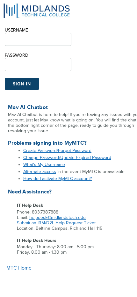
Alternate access (39, 171)
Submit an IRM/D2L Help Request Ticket (56, 223)
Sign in (22, 84)
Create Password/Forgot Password (57, 150)
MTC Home (19, 268)
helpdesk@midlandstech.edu (57, 217)
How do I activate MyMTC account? (57, 178)
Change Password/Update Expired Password (67, 157)
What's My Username (44, 164)
